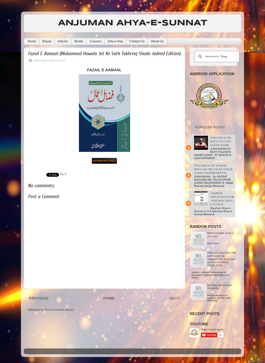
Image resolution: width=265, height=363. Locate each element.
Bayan (46, 41)
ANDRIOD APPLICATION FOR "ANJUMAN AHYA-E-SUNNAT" (222, 198)
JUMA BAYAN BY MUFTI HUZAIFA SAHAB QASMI (220, 141)
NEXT (175, 298)
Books (78, 41)
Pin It (63, 174)
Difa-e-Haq (115, 41)
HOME (109, 298)
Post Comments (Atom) (59, 309)
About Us (157, 41)
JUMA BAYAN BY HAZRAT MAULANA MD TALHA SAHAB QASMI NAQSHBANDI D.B (213, 169)
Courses (95, 41)
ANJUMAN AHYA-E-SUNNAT (132, 23)
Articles (63, 41)
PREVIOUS (38, 298)
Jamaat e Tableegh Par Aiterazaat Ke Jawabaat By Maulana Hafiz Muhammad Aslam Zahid (221, 259)
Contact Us (137, 41)
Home (32, 41)
